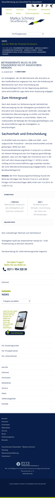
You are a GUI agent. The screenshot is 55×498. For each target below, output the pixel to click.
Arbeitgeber (21, 72)
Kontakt (47, 13)
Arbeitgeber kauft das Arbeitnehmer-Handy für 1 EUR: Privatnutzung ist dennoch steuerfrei (25, 242)
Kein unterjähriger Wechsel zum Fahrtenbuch (21, 233)
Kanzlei (9, 9)
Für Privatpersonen (10, 351)
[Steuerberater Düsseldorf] (27, 23)
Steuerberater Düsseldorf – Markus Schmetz (30, 48)
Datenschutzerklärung (10, 453)
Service (9, 13)
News (18, 13)
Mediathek (45, 9)
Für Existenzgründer (10, 345)
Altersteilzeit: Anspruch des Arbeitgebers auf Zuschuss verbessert (14, 207)
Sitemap (5, 450)
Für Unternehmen (9, 356)
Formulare (32, 9)
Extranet (20, 9)
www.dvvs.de (28, 473)
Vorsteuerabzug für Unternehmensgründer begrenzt (24, 251)
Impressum (6, 456)
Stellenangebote (32, 13)
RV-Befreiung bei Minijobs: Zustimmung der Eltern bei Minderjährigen (40, 209)
